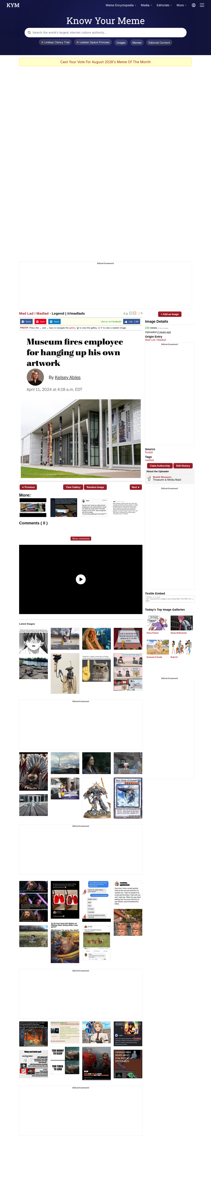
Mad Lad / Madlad (34, 313)
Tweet (55, 322)
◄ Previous (28, 487)
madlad (149, 460)
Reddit (149, 452)
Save (42, 322)
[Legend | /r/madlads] (80, 405)
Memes (136, 42)
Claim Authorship (160, 465)
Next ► (136, 487)
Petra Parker (153, 633)
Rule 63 (174, 657)
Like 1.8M (132, 322)
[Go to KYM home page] (13, 6)
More (180, 5)
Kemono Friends (154, 657)
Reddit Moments (162, 477)
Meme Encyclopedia (119, 5)
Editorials (163, 5)
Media (145, 5)
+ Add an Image (170, 314)
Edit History (183, 465)
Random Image (95, 487)
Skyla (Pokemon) (179, 633)
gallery (72, 328)
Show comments (81, 538)
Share (27, 322)
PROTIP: (24, 328)
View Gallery (73, 487)
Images (121, 42)
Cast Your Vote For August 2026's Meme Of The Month (105, 62)
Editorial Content (159, 42)
